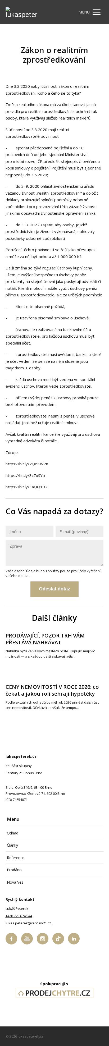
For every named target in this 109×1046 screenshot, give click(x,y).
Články (12, 845)
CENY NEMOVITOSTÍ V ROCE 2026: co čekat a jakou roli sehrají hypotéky (52, 690)
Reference (15, 857)
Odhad (12, 833)
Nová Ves (15, 882)
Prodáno (14, 869)
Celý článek (15, 664)
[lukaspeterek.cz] (21, 12)
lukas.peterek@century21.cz (28, 923)
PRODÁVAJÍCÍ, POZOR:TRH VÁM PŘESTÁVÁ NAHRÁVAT (45, 639)
